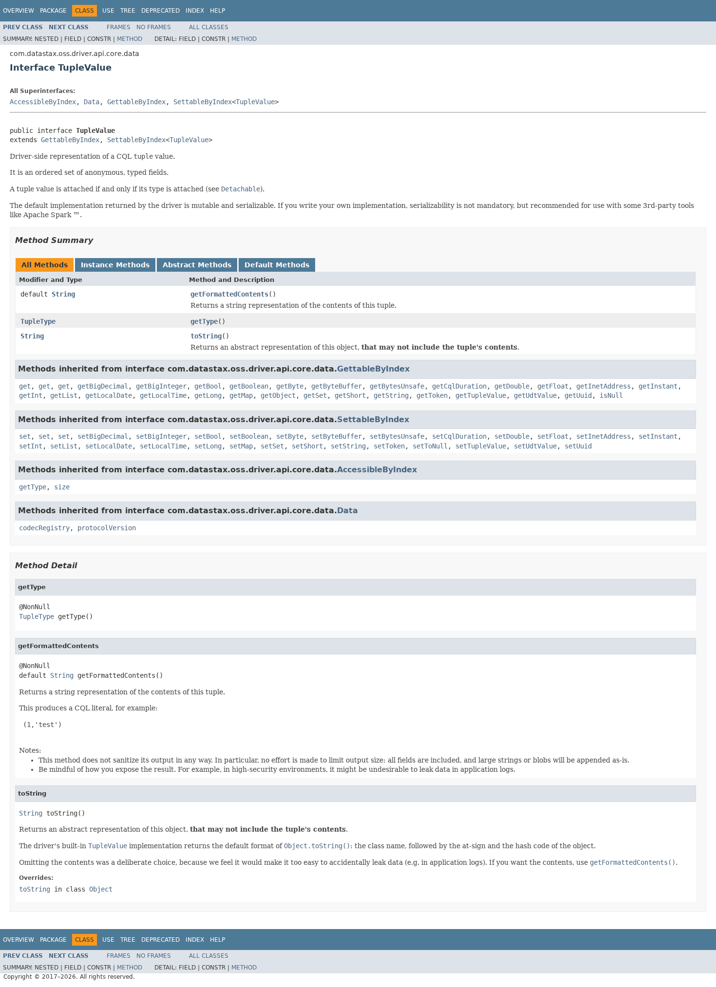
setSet (272, 446)
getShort (350, 395)
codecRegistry (44, 528)
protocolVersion (106, 528)
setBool (208, 436)
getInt (30, 395)
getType (204, 321)
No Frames (153, 27)
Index (195, 10)
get (25, 386)
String (63, 294)
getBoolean (248, 386)
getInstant (658, 386)
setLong (208, 446)
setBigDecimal (102, 436)
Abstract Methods (197, 265)
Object (101, 889)
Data (91, 102)
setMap (241, 446)
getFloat (552, 386)
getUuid (578, 395)
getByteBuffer (336, 386)
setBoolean (248, 436)
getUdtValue (535, 395)
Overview (18, 10)
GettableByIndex (136, 102)
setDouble (511, 436)
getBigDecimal (102, 386)
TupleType (38, 321)
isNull (611, 395)
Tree (127, 10)
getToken (432, 395)
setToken (389, 446)
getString (391, 395)
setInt (30, 446)
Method (129, 39)
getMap (241, 395)
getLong (208, 395)
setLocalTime (163, 446)
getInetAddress (603, 386)
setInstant (658, 436)
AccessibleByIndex (43, 102)
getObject (278, 395)
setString (348, 446)
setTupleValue (480, 446)
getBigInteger (161, 386)
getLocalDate (108, 395)
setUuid (578, 446)
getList (63, 395)
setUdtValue (535, 446)
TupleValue (255, 102)
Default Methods (277, 265)
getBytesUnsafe (397, 386)
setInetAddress (603, 436)
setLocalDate (108, 446)
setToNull (430, 446)
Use (108, 10)
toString (206, 336)
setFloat (552, 436)
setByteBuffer (336, 436)
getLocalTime (163, 395)
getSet (315, 395)
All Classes (208, 27)
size (62, 487)
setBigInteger (161, 436)
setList (63, 446)
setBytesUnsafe (397, 436)
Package (53, 10)
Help (217, 10)
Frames (119, 27)
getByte (289, 386)
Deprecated (160, 10)
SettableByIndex (202, 102)
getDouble (511, 386)
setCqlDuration (459, 436)
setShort (307, 446)
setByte (289, 436)
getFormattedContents (229, 294)
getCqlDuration (459, 386)
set (25, 436)
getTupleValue (480, 395)
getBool (208, 386)
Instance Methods (115, 265)
